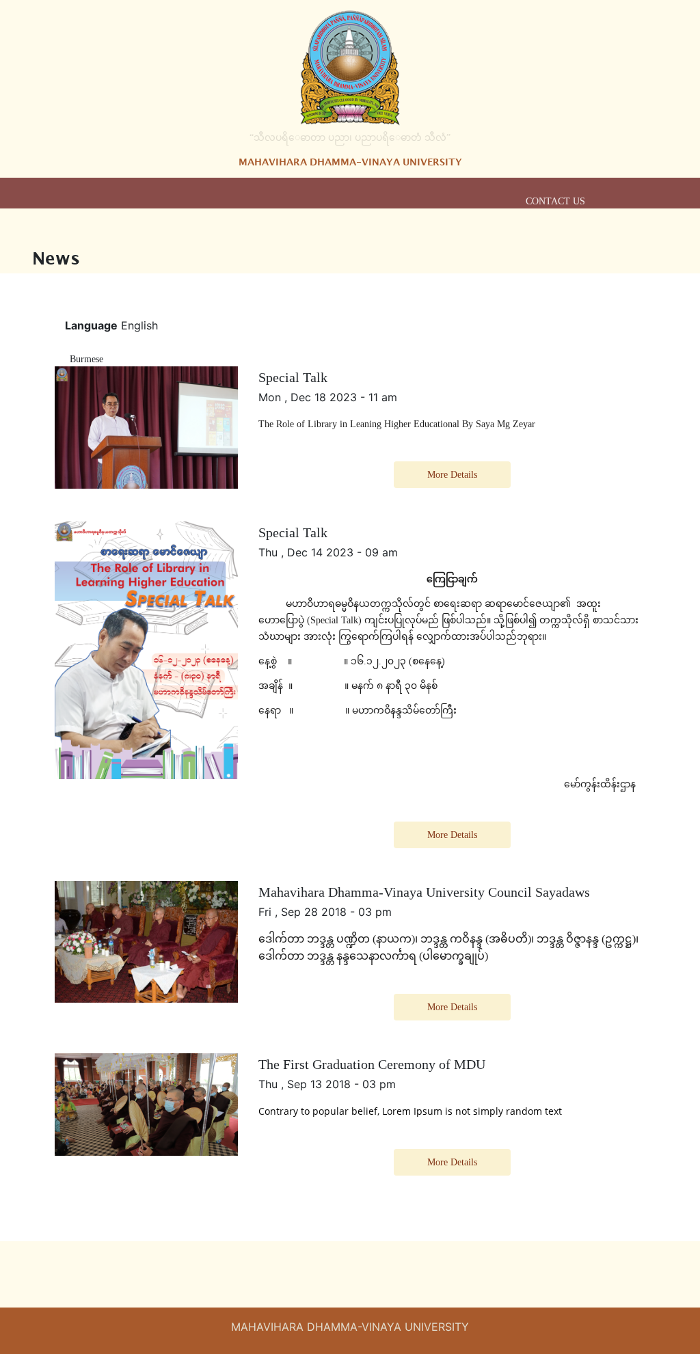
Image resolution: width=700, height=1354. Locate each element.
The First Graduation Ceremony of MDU (371, 1064)
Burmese (86, 359)
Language (91, 325)
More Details (452, 475)
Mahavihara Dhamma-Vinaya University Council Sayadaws (424, 891)
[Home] (350, 67)
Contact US (555, 201)
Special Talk (292, 377)
